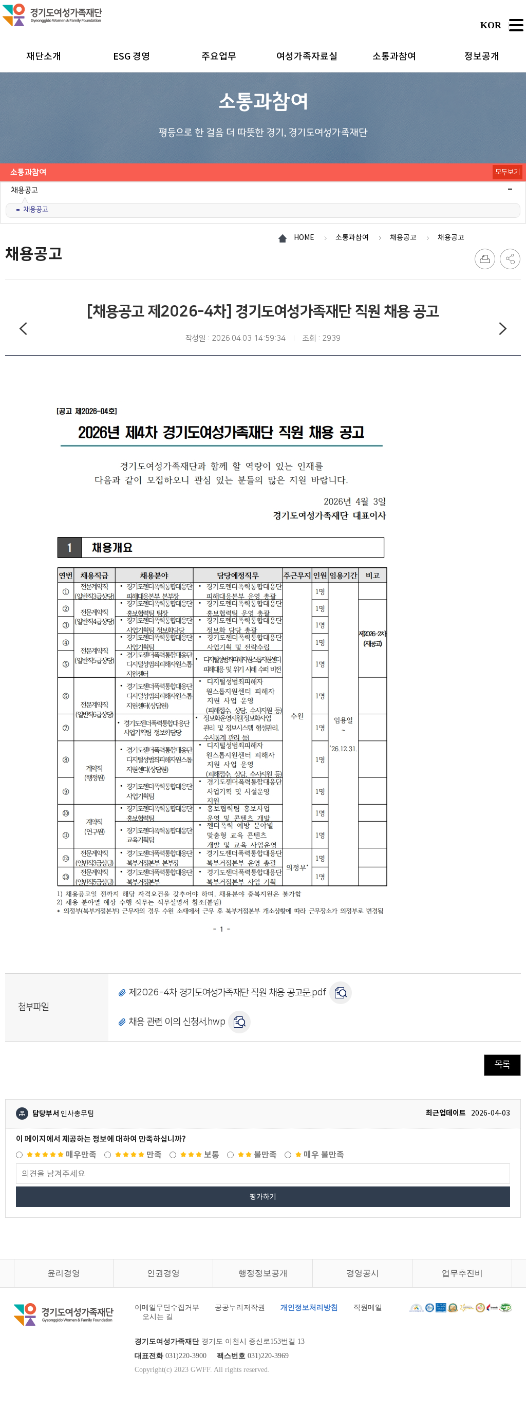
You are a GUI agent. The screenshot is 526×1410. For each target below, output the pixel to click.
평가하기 (263, 1196)
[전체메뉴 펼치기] (516, 25)
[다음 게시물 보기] (503, 330)
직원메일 (367, 1307)
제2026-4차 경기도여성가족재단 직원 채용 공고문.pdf (228, 992)
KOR (490, 25)
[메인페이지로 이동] (53, 15)
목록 (502, 1065)
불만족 (264, 1154)
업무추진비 (462, 1273)
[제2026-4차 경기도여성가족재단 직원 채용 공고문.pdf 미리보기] (340, 992)
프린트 (485, 259)
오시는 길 (157, 1317)
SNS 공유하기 (510, 259)
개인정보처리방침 (309, 1307)
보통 (210, 1154)
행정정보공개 (263, 1273)
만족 (153, 1154)
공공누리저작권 (240, 1307)
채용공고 (35, 209)
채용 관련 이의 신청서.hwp (177, 1021)
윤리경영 (63, 1273)
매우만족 (80, 1154)
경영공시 (362, 1273)
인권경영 (163, 1273)
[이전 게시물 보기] (23, 330)
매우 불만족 (323, 1154)
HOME (304, 237)
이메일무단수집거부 (167, 1307)
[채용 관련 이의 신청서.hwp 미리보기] (239, 1022)
